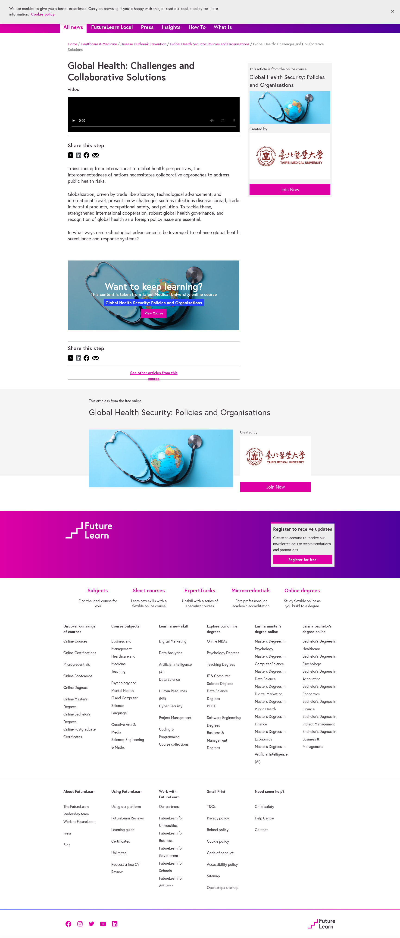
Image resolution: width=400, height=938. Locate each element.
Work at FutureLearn (79, 821)
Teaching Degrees (221, 664)
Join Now (290, 189)
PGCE (211, 706)
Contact (261, 829)
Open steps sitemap (222, 887)
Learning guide (122, 829)
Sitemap (213, 876)
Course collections (173, 744)
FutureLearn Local (112, 27)
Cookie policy (218, 841)
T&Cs (211, 806)
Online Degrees (75, 687)
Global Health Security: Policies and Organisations (209, 44)
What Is (223, 27)
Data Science (169, 679)
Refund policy (217, 829)
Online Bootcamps (77, 676)
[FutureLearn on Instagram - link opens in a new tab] (80, 923)
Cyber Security (170, 706)
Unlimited (119, 852)
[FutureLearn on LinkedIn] (114, 923)
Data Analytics (170, 652)
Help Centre (264, 818)
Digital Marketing (173, 641)
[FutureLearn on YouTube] (103, 923)
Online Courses (75, 641)
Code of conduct (220, 852)
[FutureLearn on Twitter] (91, 923)
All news (73, 27)
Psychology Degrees (223, 652)
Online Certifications (79, 652)
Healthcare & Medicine (99, 44)
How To (197, 27)
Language (119, 713)
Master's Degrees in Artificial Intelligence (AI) (271, 754)
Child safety (264, 806)
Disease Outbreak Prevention (143, 44)
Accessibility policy (222, 864)
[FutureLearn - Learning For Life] (321, 923)
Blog (67, 844)
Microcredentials (76, 664)
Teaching (118, 671)
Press (147, 27)
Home (72, 44)
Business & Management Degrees (217, 740)
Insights (171, 27)
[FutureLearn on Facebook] (69, 923)
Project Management (175, 717)
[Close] (393, 11)
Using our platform (126, 806)
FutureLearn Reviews (127, 818)
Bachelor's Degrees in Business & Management (319, 739)
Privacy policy (218, 818)
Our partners (169, 806)
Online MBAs (217, 641)
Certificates (120, 841)
